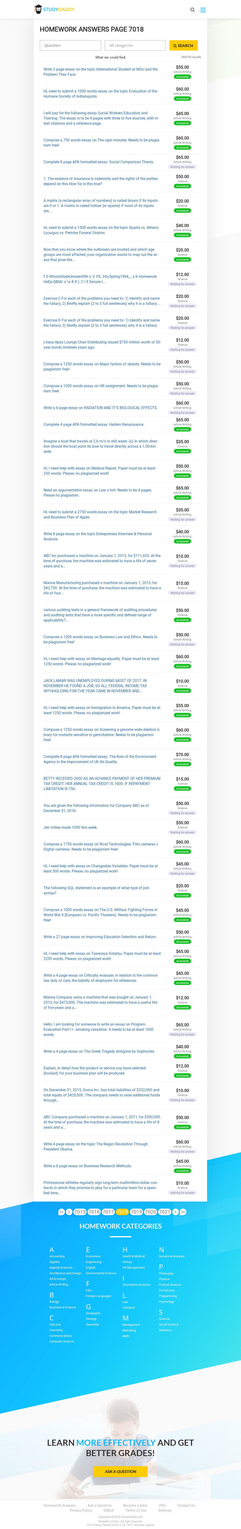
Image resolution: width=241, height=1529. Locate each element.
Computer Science (61, 1341)
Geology (91, 1319)
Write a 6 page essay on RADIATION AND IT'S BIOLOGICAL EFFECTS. (101, 408)
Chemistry (56, 1330)
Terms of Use (136, 1510)
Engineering (93, 1262)
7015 (80, 1212)
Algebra (54, 1262)
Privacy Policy (81, 1510)
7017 (108, 1212)
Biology (54, 1301)
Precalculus (167, 1290)
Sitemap (164, 1510)
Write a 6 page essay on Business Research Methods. (88, 1166)
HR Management (133, 1267)
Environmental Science (101, 1273)
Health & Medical (133, 1256)
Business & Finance (62, 1307)
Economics (93, 1256)
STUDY (58, 9)
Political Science (170, 1284)
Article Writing (58, 1284)
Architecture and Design (65, 1273)
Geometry (92, 1324)
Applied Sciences (60, 1267)
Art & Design (57, 1279)
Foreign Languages (98, 1296)
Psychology (166, 1301)
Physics (164, 1279)
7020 (150, 1212)
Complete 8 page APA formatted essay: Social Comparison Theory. (99, 162)
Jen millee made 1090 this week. (71, 827)
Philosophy (166, 1273)
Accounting (56, 1256)
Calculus (55, 1324)
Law (125, 1302)
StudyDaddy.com (132, 1517)
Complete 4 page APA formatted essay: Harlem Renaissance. (94, 424)
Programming (168, 1296)
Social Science (169, 1324)
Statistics (165, 1330)
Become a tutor (135, 1505)
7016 (94, 1212)
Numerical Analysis (172, 1256)
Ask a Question (120, 1471)
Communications (60, 1336)
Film (89, 1290)
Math (125, 1336)
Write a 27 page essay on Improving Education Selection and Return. (100, 937)
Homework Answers (60, 1505)
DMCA (109, 1510)
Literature (128, 1307)
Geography (93, 1313)
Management (131, 1324)
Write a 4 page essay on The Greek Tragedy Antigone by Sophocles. (99, 1051)
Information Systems (136, 1284)
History (127, 1262)
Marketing (129, 1330)
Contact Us (186, 1505)
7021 (164, 1212)
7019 (136, 1212)
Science (164, 1319)
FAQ (162, 1505)
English (91, 1267)
